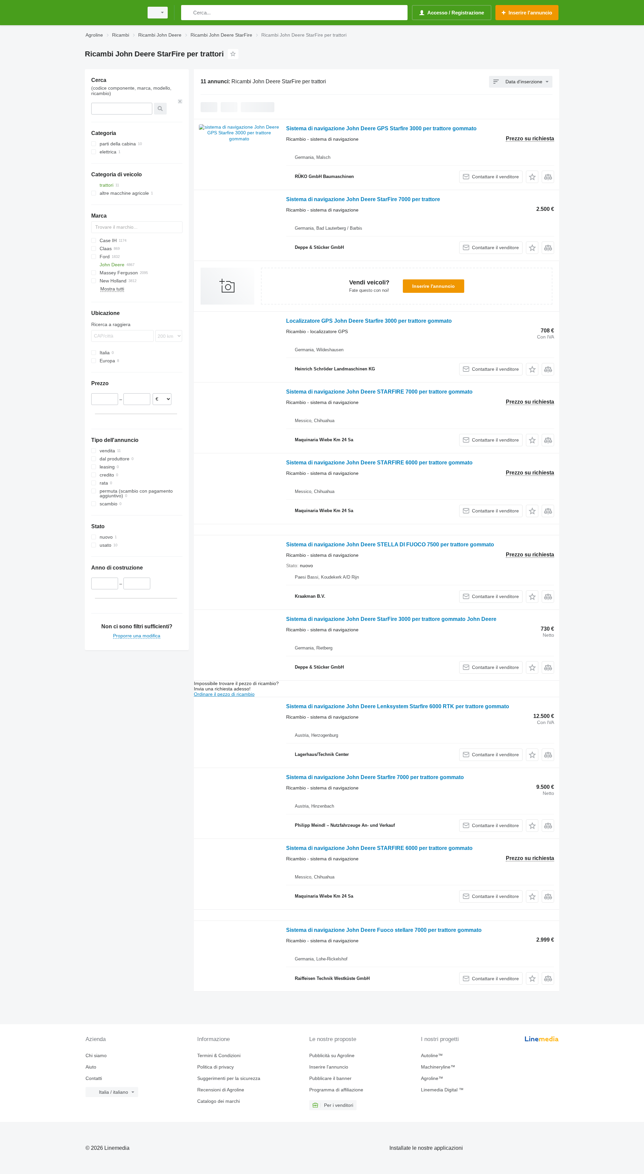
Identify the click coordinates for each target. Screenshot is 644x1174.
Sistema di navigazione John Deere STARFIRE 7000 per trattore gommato (379, 392)
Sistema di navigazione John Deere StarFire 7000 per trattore (363, 199)
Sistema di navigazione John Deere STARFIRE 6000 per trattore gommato (379, 462)
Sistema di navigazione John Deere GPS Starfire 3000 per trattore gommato (381, 128)
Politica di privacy (215, 1067)
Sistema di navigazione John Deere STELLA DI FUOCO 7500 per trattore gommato (390, 544)
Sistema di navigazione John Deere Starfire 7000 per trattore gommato (375, 777)
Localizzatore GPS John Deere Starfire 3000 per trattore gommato (369, 321)
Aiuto (91, 1067)
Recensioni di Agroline (220, 1089)
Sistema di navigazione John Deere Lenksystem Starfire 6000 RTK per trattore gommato (397, 706)
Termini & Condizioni (218, 1055)
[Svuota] (180, 101)
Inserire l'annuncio (433, 286)
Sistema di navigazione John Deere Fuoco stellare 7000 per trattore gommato (384, 930)
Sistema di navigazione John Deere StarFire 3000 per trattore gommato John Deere (391, 619)
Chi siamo (96, 1055)
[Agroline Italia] (112, 13)
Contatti (94, 1078)
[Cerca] (187, 12)
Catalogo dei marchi (218, 1101)
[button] (532, 177)
